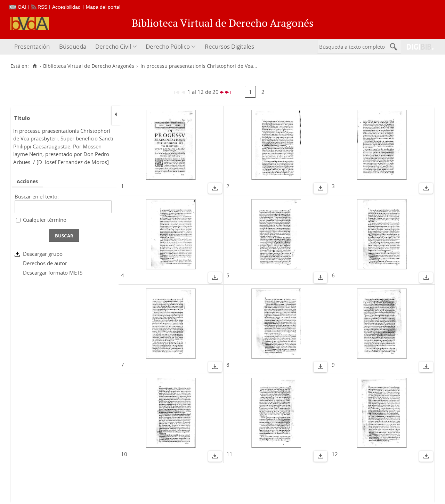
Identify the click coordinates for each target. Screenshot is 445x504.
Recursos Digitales (229, 46)
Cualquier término (44, 219)
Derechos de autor (45, 263)
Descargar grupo (43, 253)
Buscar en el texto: (37, 196)
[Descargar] (215, 189)
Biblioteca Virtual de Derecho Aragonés (88, 66)
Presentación (32, 46)
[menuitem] (32, 47)
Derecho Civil (113, 46)
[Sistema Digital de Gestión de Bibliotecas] (417, 46)
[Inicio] (35, 66)
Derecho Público (168, 46)
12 (335, 453)
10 (124, 453)
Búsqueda (72, 46)
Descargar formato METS (52, 272)
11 (229, 453)
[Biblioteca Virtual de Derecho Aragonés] (29, 23)
